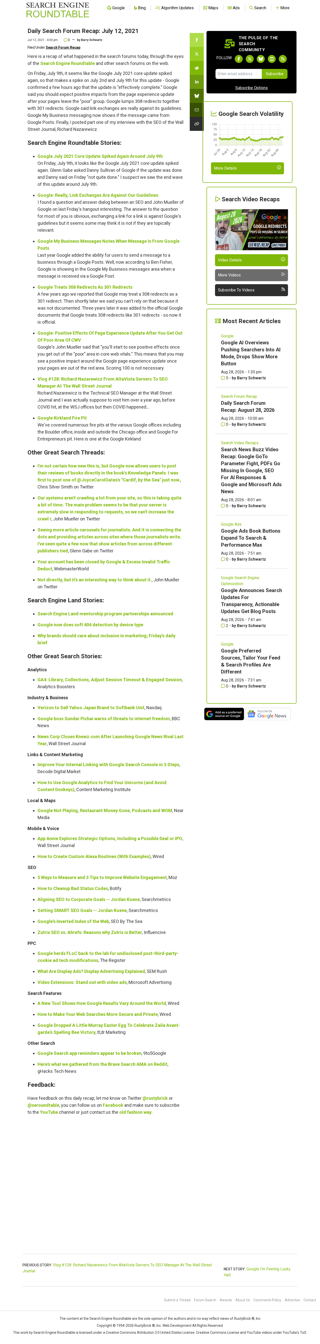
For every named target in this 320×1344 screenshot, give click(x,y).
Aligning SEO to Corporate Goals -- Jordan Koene (89, 899)
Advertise (292, 1300)
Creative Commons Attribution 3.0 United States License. (150, 1333)
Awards (226, 1300)
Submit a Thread (177, 1300)
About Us (243, 1300)
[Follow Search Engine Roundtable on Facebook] (239, 59)
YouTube (49, 1112)
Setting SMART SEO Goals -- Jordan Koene (82, 910)
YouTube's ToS (294, 1333)
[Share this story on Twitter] (197, 54)
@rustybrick (155, 1098)
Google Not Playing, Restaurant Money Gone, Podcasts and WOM (105, 810)
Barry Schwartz (91, 40)
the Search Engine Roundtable (108, 1319)
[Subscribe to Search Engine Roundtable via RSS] (283, 59)
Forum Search (205, 1300)
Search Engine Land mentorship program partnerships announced (105, 613)
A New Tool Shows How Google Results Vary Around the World (102, 1003)
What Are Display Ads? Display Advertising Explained (91, 971)
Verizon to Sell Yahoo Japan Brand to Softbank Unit (91, 707)
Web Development (177, 1326)
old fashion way (135, 1112)
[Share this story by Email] (197, 110)
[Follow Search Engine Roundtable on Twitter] (250, 59)
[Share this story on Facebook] (197, 40)
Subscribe (275, 73)
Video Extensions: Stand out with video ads (82, 982)
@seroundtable (43, 1105)
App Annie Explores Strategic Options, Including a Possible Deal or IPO (110, 838)
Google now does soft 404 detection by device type (90, 624)
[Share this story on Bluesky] (197, 96)
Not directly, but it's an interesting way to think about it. (95, 579)
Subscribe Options (251, 87)
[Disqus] (106, 1187)
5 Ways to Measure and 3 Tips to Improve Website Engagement (102, 877)
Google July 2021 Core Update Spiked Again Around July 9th (100, 156)
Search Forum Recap (63, 47)
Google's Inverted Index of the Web (73, 921)
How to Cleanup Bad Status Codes (73, 888)
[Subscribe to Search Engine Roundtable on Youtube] (272, 59)
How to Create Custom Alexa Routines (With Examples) (94, 856)
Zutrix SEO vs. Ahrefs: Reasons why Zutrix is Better (90, 932)
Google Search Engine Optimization (240, 580)
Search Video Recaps (239, 443)
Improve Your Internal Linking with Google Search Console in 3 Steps (108, 764)
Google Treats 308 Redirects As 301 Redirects (85, 287)
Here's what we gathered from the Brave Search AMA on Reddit (103, 1064)
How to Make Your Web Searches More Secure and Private (98, 1014)
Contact (310, 1300)
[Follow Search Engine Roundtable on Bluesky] (261, 59)
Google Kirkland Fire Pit (62, 418)
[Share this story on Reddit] (197, 68)
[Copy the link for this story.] (197, 124)
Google (227, 336)
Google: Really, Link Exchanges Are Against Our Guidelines (98, 195)
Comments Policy (267, 1300)
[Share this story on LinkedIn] (197, 82)
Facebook (113, 1105)
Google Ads (231, 524)
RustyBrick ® (144, 1326)
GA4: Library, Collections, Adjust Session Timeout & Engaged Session (110, 679)
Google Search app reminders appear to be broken (90, 1053)
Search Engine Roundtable (67, 63)
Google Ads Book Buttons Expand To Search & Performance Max (250, 538)
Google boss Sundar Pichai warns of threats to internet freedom (104, 718)
